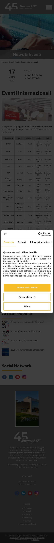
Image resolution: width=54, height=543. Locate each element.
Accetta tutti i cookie (27, 287)
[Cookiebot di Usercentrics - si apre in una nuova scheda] (38, 234)
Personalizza (25, 297)
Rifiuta (27, 306)
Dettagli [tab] (22, 242)
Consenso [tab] (8, 242)
